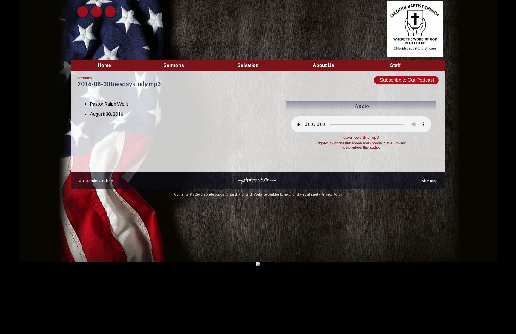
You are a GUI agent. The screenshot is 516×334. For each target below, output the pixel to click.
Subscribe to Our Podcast (406, 80)
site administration (95, 180)
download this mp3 (361, 137)
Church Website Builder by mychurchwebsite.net (279, 194)
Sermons (84, 78)
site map (430, 180)
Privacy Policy (331, 194)
